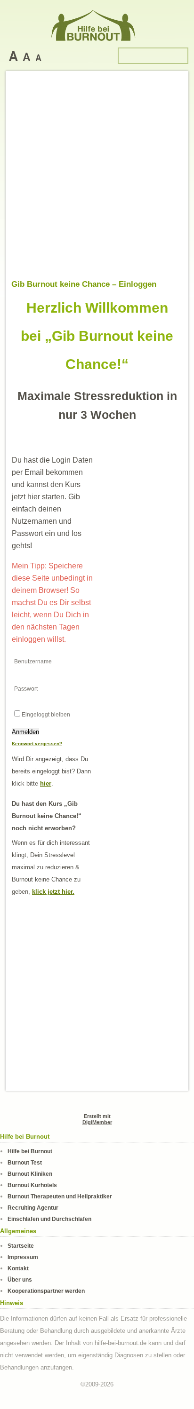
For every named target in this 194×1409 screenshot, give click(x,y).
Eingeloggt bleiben (46, 714)
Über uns (20, 1279)
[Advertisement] (97, 178)
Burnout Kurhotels (32, 1185)
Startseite (21, 1246)
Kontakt (18, 1268)
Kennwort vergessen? (37, 743)
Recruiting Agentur (33, 1207)
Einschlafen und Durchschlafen (49, 1219)
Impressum (23, 1257)
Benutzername (33, 661)
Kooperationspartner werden (46, 1291)
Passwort (26, 688)
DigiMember (97, 1122)
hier (45, 783)
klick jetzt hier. (53, 891)
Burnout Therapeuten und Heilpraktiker (60, 1196)
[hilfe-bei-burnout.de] (97, 23)
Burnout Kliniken (30, 1174)
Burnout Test (25, 1162)
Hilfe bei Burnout (30, 1151)
